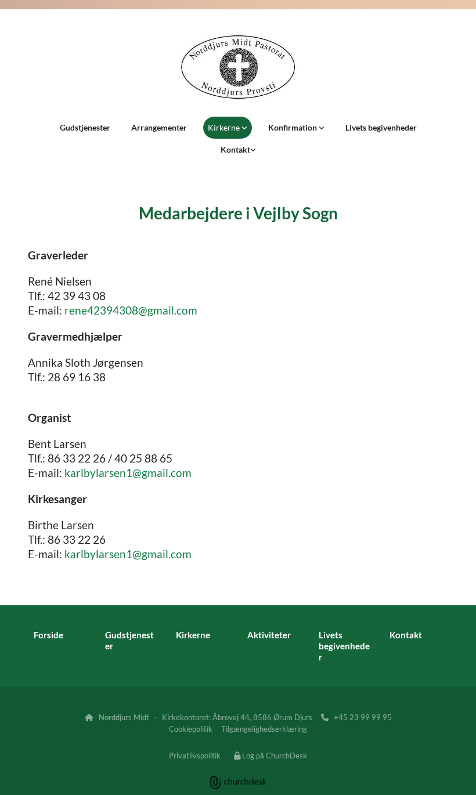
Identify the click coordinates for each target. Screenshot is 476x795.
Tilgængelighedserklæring (264, 728)
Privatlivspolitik (195, 755)
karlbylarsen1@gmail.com (128, 472)
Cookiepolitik (190, 728)
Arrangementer (159, 127)
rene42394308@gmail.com (130, 310)
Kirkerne (224, 127)
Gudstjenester (85, 127)
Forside (48, 635)
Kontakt (235, 149)
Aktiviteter (269, 635)
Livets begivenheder (381, 127)
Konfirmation (293, 127)
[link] (227, 128)
